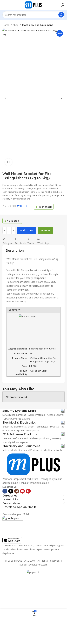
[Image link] (33, 464)
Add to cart (26, 230)
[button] (5, 98)
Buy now (45, 230)
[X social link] (10, 491)
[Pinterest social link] (28, 491)
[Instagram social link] (16, 491)
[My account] (63, 5)
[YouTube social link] (22, 491)
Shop (16, 24)
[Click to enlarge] (8, 162)
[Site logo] (33, 4)
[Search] (61, 14)
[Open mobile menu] (4, 5)
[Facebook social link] (4, 491)
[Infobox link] (33, 411)
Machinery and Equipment (37, 24)
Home (5, 24)
